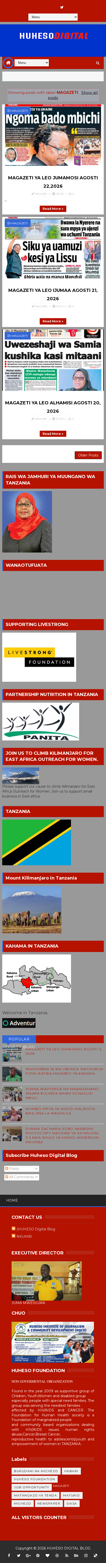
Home (12, 1200)
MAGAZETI (20, 111)
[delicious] (95, 1555)
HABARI (71, 1471)
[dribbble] (57, 1555)
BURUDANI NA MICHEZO (36, 1471)
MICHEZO (22, 1503)
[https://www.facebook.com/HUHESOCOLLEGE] (52, 5)
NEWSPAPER (49, 1503)
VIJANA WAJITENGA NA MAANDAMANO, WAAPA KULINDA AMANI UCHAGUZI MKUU (63, 1093)
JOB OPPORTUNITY (31, 1487)
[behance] (76, 1555)
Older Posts (88, 455)
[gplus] (28, 1555)
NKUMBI (24, 1236)
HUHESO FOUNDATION (34, 1479)
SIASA (72, 1503)
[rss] (67, 1555)
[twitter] (62, 7)
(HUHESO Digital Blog (36, 1229)
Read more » (53, 209)
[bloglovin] (47, 1555)
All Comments (21, 1177)
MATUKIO (71, 1495)
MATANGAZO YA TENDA (35, 1495)
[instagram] (86, 1555)
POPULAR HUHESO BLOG (19, 1040)
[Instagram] (42, 5)
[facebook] (9, 1555)
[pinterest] (38, 1555)
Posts (13, 1168)
